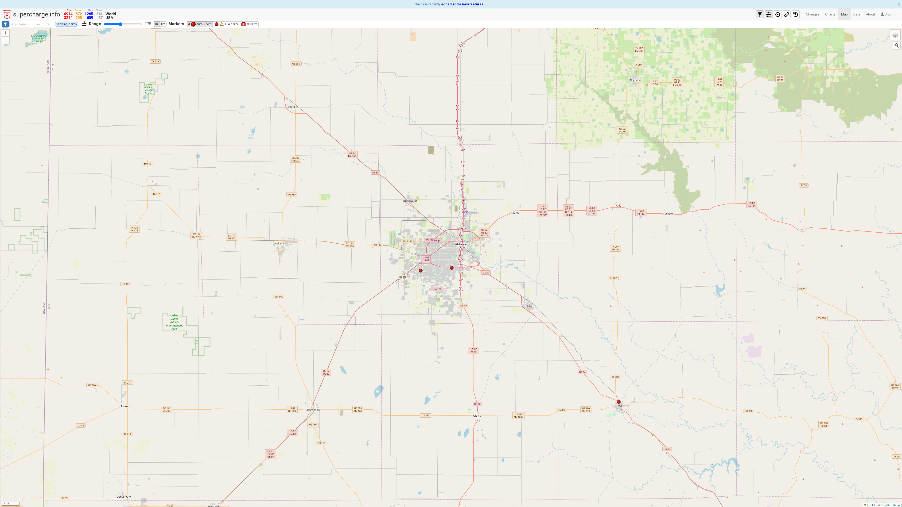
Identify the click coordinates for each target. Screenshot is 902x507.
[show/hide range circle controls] (778, 14)
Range (95, 23)
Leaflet (870, 505)
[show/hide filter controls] (760, 14)
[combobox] (20, 24)
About (870, 14)
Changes (813, 14)
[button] (5, 33)
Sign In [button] (889, 14)
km (163, 24)
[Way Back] (796, 14)
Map (844, 14)
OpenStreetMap (890, 505)
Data (856, 14)
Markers (176, 23)
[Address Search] (896, 45)
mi (157, 24)
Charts (830, 14)
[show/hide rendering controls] (769, 14)
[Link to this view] (787, 14)
